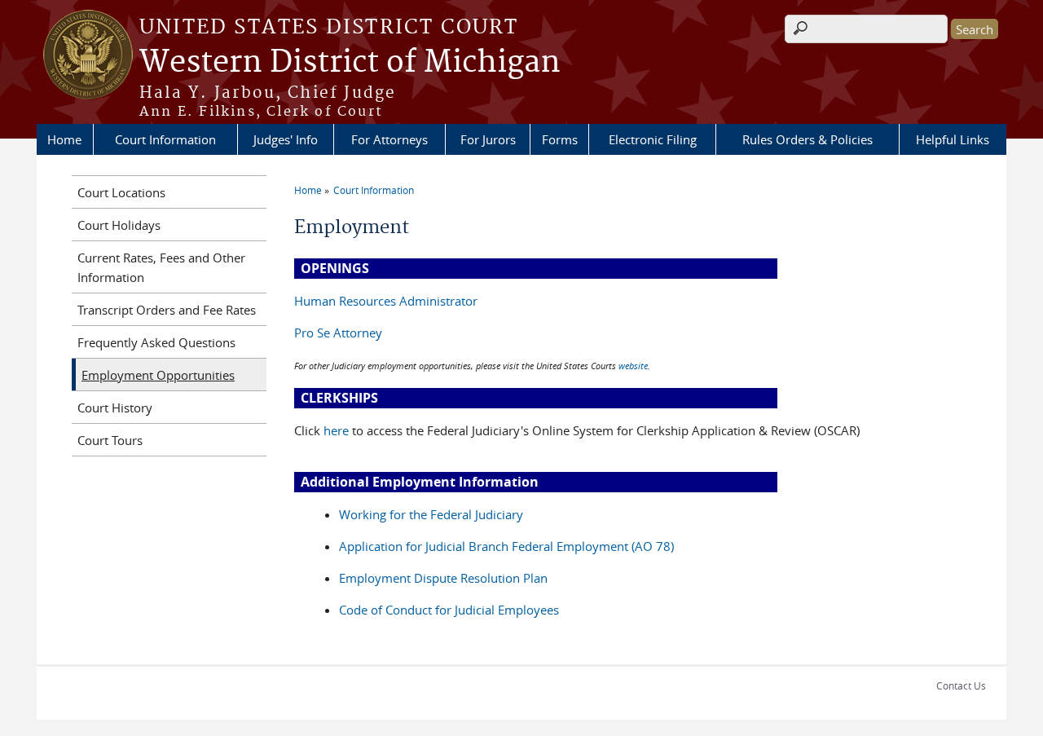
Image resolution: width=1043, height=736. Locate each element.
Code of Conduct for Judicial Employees (449, 610)
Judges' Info (285, 139)
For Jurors (488, 139)
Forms (560, 139)
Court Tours (110, 440)
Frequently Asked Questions (156, 342)
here (336, 430)
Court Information (165, 139)
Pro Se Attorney (338, 332)
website (633, 365)
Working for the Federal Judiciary (431, 514)
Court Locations (121, 192)
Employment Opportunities (158, 375)
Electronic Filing (653, 139)
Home (64, 139)
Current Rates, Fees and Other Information (161, 267)
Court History (114, 407)
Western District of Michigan (350, 63)
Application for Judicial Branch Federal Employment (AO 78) (506, 546)
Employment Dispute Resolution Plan (443, 578)
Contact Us (961, 685)
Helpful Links (952, 139)
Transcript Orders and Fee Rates (166, 310)
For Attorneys (389, 139)
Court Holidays (119, 225)
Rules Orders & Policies (807, 139)
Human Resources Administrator (385, 301)
